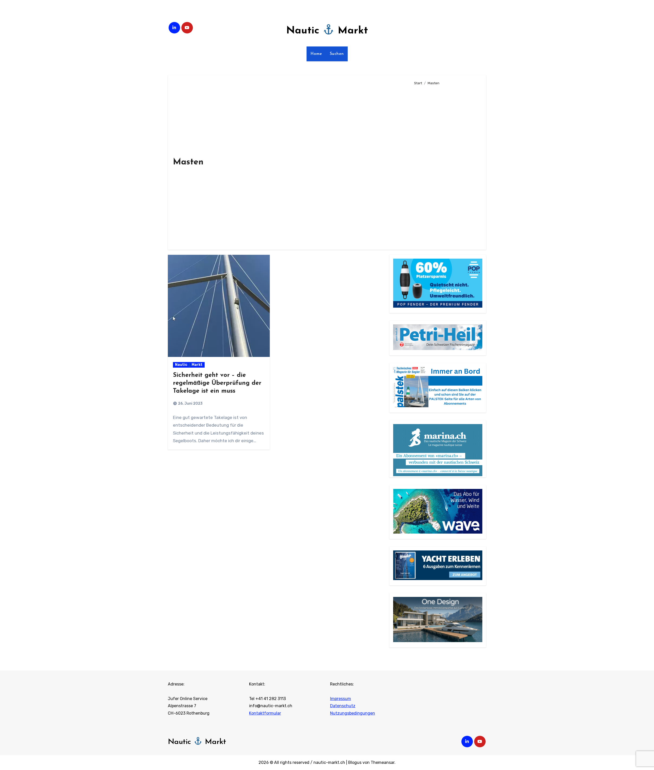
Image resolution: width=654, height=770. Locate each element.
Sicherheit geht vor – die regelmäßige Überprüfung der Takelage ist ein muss (217, 383)
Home (316, 54)
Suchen (337, 54)
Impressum (340, 698)
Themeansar (382, 762)
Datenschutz (342, 706)
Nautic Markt (327, 31)
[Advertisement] (446, 165)
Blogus (354, 762)
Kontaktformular (265, 713)
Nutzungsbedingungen (352, 713)
